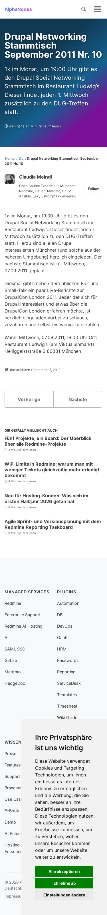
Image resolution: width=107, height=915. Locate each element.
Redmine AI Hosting (24, 626)
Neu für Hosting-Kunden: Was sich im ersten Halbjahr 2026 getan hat (46, 498)
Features (13, 764)
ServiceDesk (69, 683)
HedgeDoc (15, 683)
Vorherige (29, 399)
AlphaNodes (18, 9)
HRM (61, 648)
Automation (68, 603)
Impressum (15, 896)
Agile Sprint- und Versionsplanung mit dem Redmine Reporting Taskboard (53, 524)
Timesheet (67, 706)
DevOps (64, 626)
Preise (10, 753)
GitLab (11, 660)
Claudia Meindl (35, 177)
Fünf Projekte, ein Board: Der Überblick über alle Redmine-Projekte (48, 441)
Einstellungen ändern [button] (64, 894)
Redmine (13, 603)
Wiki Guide (67, 717)
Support (12, 776)
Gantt (62, 637)
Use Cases (15, 799)
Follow (93, 189)
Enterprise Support (23, 614)
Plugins (66, 591)
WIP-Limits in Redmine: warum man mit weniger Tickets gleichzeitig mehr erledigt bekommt (52, 469)
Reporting (66, 671)
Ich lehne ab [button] (64, 883)
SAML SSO (15, 648)
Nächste (77, 399)
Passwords (68, 660)
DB (59, 614)
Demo (10, 822)
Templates (67, 694)
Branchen (14, 787)
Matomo (13, 671)
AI (7, 637)
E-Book (12, 810)
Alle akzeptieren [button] (64, 871)
